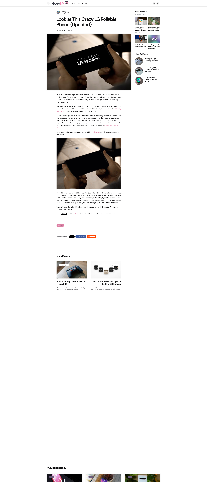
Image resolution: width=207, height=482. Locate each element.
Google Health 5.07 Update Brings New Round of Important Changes (140, 30)
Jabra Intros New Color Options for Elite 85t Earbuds (106, 282)
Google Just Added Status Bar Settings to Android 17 (151, 60)
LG (61, 225)
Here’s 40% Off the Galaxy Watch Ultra (140, 45)
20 (61, 31)
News (51, 477)
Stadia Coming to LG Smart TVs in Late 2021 (71, 282)
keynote (97, 132)
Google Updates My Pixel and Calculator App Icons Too (153, 46)
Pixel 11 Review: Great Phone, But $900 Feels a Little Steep (154, 29)
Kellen (63, 11)
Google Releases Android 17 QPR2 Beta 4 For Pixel (152, 79)
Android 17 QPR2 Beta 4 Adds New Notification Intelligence (152, 69)
